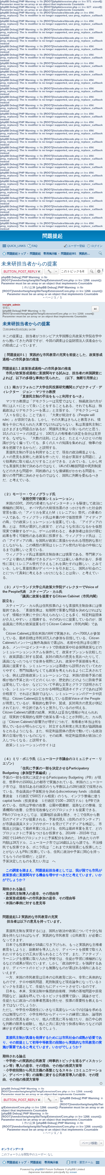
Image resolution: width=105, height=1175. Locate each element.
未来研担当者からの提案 (29, 264)
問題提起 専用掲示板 (44, 1162)
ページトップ (101, 1083)
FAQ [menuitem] (34, 245)
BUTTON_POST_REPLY (20, 271)
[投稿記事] (4, 329)
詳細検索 (99, 271)
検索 (92, 271)
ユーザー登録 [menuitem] (76, 245)
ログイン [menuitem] (96, 245)
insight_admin (11, 304)
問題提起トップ (17, 1162)
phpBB (39, 1169)
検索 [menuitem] (101, 254)
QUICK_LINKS (16, 245)
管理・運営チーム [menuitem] (82, 1162)
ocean (73, 1172)
